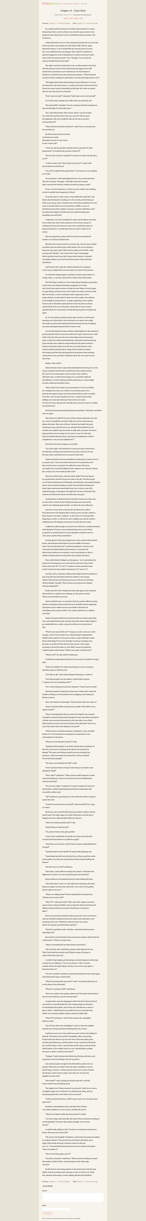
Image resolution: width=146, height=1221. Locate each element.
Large (81, 18)
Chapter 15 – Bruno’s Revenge (87, 23)
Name (44, 1205)
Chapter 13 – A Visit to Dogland (59, 23)
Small (71, 18)
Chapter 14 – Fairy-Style (80, 3)
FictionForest (50, 3)
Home (60, 3)
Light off (66, 18)
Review (44, 1191)
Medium (76, 18)
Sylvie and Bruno (68, 3)
